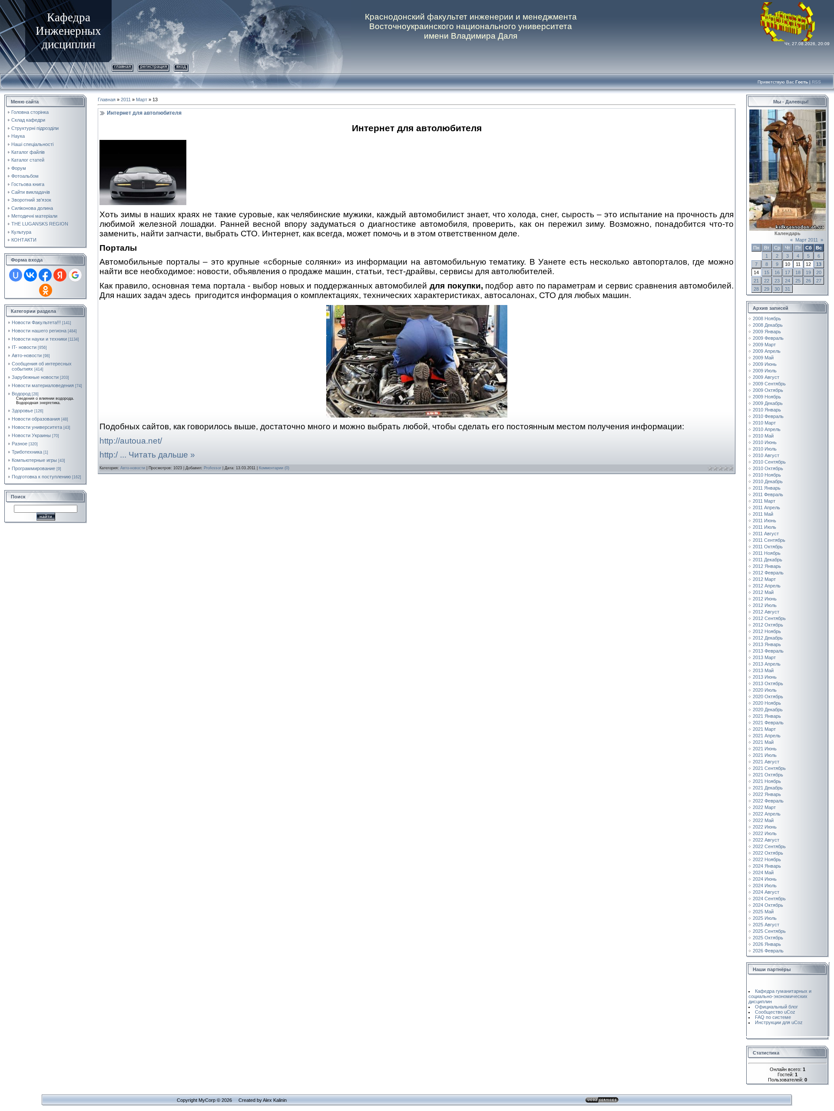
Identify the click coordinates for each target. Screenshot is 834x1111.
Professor (212, 468)
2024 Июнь (765, 879)
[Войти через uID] (15, 275)
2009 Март (764, 344)
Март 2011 (806, 239)
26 (808, 280)
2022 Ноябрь (767, 859)
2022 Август (766, 839)
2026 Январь (767, 944)
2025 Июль (765, 918)
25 (798, 280)
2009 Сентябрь (769, 383)
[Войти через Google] (75, 275)
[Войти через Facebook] (45, 275)
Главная (122, 66)
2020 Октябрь (768, 696)
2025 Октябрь (768, 937)
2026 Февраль (768, 950)
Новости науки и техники (39, 339)
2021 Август (766, 761)
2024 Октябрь (768, 905)
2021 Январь (767, 716)
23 (777, 280)
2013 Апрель (767, 664)
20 (818, 272)
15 (766, 272)
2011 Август (766, 533)
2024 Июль (765, 885)
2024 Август (766, 892)
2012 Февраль (768, 572)
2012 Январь (767, 566)
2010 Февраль (768, 416)
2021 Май (763, 742)
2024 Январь (767, 866)
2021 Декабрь (768, 787)
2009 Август (766, 377)
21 (756, 280)
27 (818, 280)
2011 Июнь (764, 520)
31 (787, 289)
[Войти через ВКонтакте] (30, 275)
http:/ (114, 454)
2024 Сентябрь (769, 898)
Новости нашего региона (39, 330)
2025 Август (766, 924)
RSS (816, 82)
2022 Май (763, 820)
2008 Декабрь (768, 325)
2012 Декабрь (768, 637)
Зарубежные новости (35, 377)
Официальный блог (776, 1006)
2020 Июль (765, 690)
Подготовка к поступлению (41, 476)
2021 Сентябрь (769, 768)
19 (808, 272)
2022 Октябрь (768, 853)
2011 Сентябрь (769, 540)
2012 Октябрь (768, 624)
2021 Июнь (765, 748)
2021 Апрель (767, 735)
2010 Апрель (767, 429)
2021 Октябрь (768, 774)
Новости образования (36, 418)
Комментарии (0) (274, 468)
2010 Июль (765, 448)
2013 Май (763, 670)
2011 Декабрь (767, 559)
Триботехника (27, 451)
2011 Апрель (766, 507)
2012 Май (763, 592)
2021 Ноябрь (767, 781)
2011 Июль (764, 527)
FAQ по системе (773, 1017)
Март (141, 99)
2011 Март (764, 501)
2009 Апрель (767, 351)
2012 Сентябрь (769, 618)
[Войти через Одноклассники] (45, 290)
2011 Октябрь (768, 546)
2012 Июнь (765, 598)
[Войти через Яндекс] (59, 275)
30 (777, 289)
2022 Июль (765, 833)
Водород (21, 393)
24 (787, 280)
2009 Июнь (765, 364)
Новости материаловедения (43, 385)
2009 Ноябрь (767, 396)
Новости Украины (31, 435)
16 (777, 272)
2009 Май (763, 357)
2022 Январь (767, 794)
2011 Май (763, 514)
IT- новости (24, 347)
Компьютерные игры (34, 460)
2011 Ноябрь (767, 553)
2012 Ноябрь (767, 631)
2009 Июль (765, 370)
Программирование (33, 468)
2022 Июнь (765, 826)
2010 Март (764, 422)
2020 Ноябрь (767, 703)
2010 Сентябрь (769, 461)
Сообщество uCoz (775, 1012)
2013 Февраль (768, 650)
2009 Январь (767, 331)
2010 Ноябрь (767, 475)
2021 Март (764, 729)
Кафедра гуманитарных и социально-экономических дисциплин (779, 996)
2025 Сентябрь (769, 931)
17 (787, 272)
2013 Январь (767, 644)
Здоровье (22, 410)
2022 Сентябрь (769, 846)
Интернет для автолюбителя (144, 113)
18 (798, 272)
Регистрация (153, 66)
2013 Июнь (765, 677)
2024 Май (763, 872)
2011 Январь (767, 488)
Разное (19, 443)
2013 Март (764, 657)
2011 (126, 99)
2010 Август (766, 455)
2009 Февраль (768, 338)
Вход (181, 66)
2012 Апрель (767, 585)
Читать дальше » (162, 454)
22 (766, 280)
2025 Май (763, 911)
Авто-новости (27, 355)
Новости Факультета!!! (36, 322)
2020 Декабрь (768, 709)
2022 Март (764, 807)
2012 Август (766, 611)
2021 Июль (765, 755)
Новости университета (37, 427)
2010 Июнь (765, 442)
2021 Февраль (768, 722)
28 (756, 289)
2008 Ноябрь (767, 318)
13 (818, 264)
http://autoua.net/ (130, 440)
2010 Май (763, 435)
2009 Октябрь (768, 390)
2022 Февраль (768, 800)
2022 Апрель (767, 813)
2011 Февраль (768, 494)
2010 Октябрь (768, 468)
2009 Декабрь (768, 403)
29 (766, 289)
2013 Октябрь (768, 683)
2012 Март (764, 579)
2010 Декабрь (768, 481)
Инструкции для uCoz (779, 1022)
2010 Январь (767, 409)
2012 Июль (765, 605)
